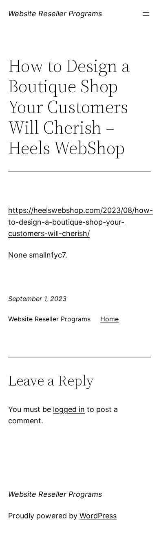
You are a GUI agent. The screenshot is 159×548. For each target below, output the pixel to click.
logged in (69, 409)
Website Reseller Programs (55, 13)
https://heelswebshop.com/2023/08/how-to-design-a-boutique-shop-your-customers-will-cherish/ (80, 222)
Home (109, 319)
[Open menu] (146, 14)
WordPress (98, 515)
